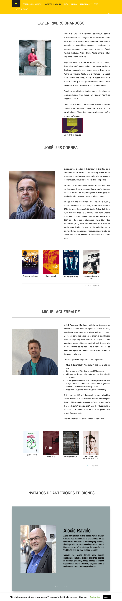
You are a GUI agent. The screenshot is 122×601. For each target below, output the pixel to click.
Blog (66, 4)
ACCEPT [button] (107, 597)
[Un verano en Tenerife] (72, 132)
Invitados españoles (52, 4)
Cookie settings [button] (95, 597)
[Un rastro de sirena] (71, 274)
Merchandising (22, 9)
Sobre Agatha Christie (32, 4)
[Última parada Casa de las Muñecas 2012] (91, 454)
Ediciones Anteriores (89, 4)
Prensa (74, 4)
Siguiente (96, 285)
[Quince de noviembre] (30, 274)
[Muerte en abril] (51, 274)
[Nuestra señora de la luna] (91, 274)
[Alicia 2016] (51, 454)
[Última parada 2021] (71, 454)
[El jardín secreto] (31, 452)
